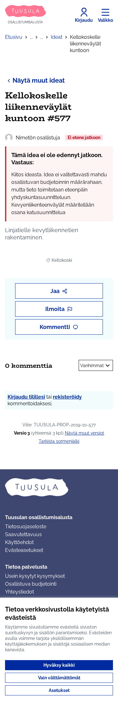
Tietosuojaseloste (25, 527)
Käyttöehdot (19, 542)
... (31, 37)
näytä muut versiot (84, 433)
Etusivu (13, 37)
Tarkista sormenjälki (59, 441)
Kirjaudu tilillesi (26, 397)
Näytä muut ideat (39, 80)
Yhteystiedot (19, 592)
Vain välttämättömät (59, 677)
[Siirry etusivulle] (59, 487)
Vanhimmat (92, 365)
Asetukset (59, 690)
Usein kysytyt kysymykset (35, 576)
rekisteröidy (67, 397)
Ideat (56, 37)
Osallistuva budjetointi (30, 584)
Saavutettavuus (23, 534)
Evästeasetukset (24, 550)
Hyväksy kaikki (59, 665)
